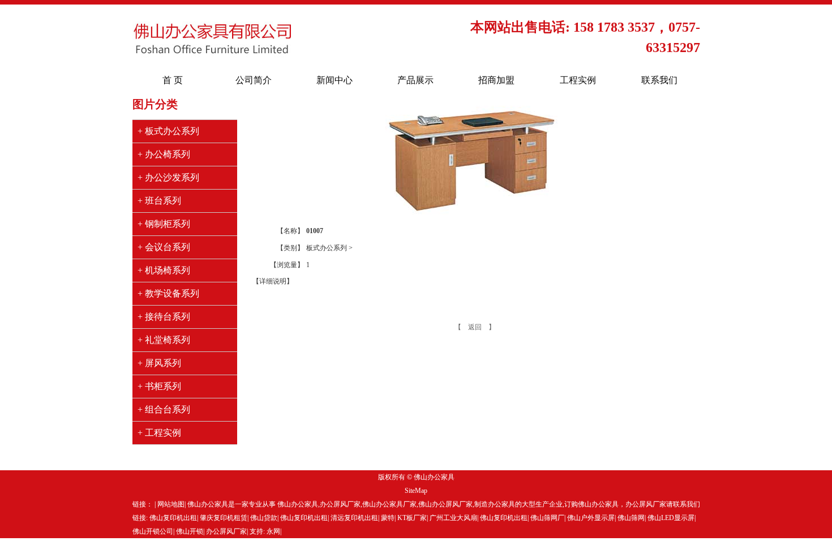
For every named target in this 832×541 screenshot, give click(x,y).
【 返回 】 (474, 327)
